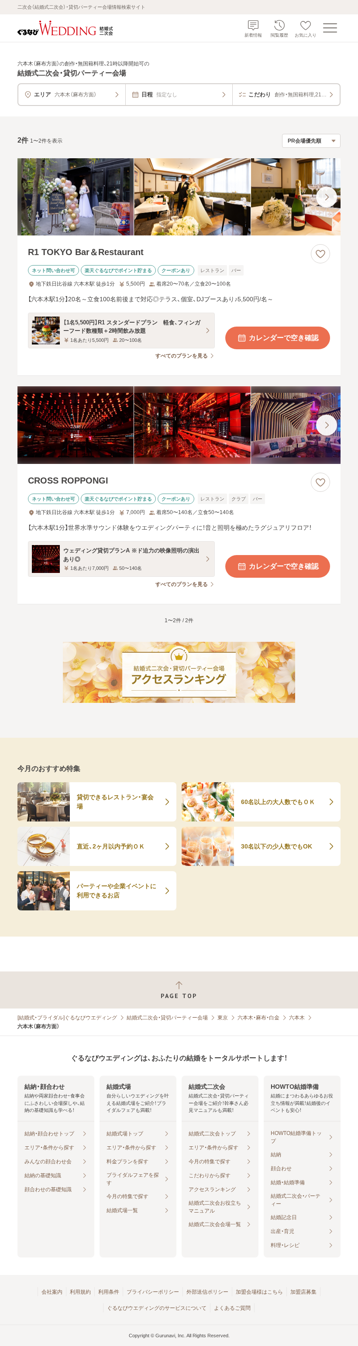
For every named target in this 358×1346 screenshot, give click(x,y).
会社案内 (51, 1292)
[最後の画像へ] (326, 197)
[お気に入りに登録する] (320, 253)
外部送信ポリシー (207, 1292)
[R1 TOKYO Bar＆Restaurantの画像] (179, 197)
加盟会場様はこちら (259, 1292)
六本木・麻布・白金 (258, 1018)
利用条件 (108, 1292)
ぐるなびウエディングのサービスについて (157, 1308)
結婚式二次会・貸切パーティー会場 (167, 1018)
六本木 (297, 1018)
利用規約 (80, 1292)
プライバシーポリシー (153, 1292)
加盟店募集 (303, 1292)
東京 (222, 1018)
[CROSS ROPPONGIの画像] (179, 425)
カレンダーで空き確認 (284, 337)
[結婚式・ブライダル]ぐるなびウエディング (67, 1018)
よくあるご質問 (232, 1308)
